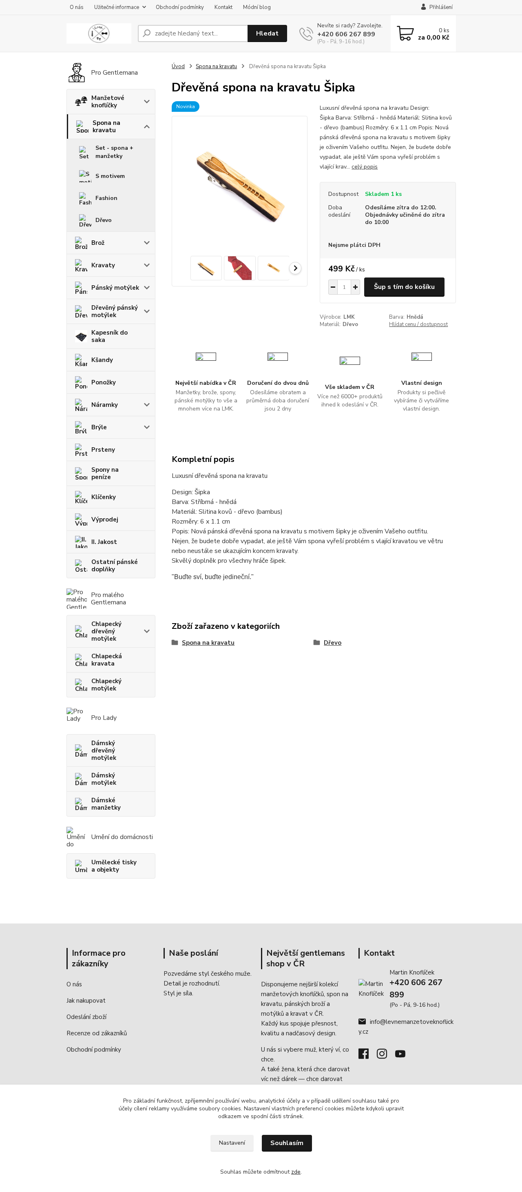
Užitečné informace (116, 7)
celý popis (365, 167)
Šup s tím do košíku (404, 286)
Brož (97, 243)
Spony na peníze (105, 473)
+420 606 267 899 (346, 34)
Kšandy (102, 360)
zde (296, 1172)
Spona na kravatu (106, 126)
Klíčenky (103, 497)
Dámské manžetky (106, 804)
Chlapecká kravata (106, 660)
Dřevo (103, 220)
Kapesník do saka (109, 336)
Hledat (267, 33)
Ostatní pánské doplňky (114, 565)
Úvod (178, 66)
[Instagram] (386, 1056)
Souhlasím (286, 1143)
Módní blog (257, 7)
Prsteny (103, 450)
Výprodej (104, 519)
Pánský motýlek (115, 288)
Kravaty (103, 265)
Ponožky (103, 382)
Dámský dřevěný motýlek (103, 750)
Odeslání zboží (86, 1017)
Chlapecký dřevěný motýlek (106, 631)
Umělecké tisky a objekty (114, 866)
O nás (77, 7)
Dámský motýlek (103, 779)
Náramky (104, 405)
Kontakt (223, 7)
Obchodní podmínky (180, 7)
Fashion (106, 198)
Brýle (99, 427)
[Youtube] (404, 1056)
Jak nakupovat (86, 1001)
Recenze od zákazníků (96, 1033)
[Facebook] (367, 1056)
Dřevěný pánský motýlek (114, 311)
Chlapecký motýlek (106, 685)
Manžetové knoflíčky (107, 101)
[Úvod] (98, 33)
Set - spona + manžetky (114, 152)
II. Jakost (104, 542)
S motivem (110, 176)
